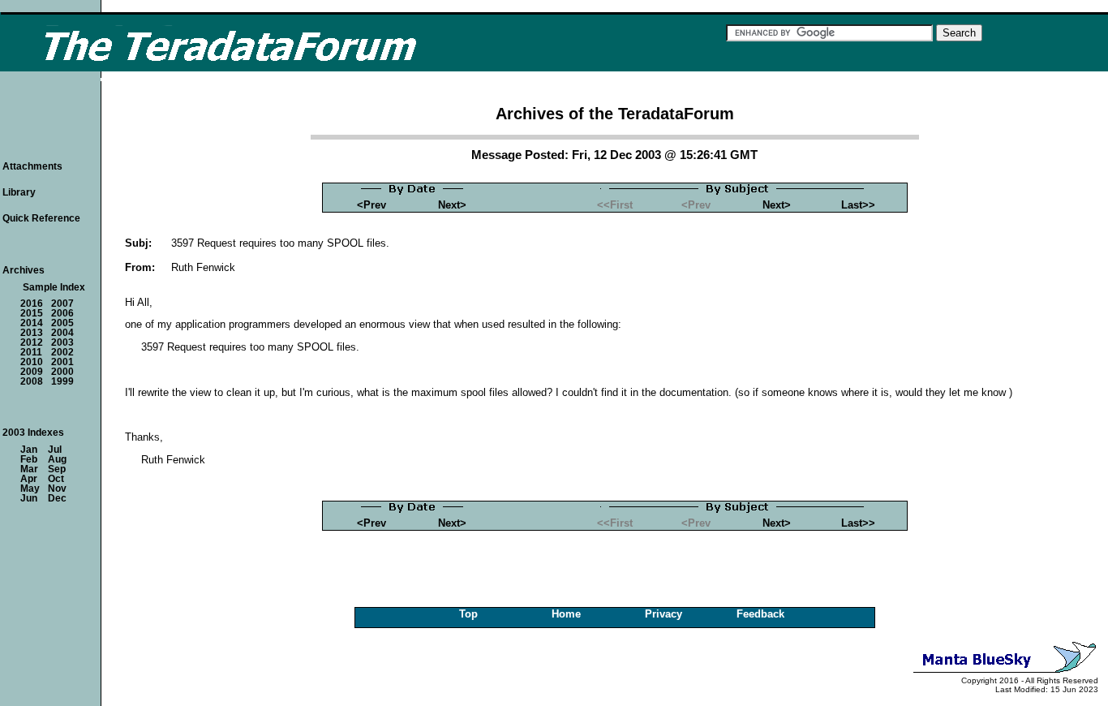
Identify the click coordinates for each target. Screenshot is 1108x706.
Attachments (32, 166)
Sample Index (54, 287)
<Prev (371, 205)
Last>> (858, 205)
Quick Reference (41, 218)
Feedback (760, 614)
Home (566, 614)
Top (468, 614)
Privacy (663, 614)
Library (19, 192)
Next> (452, 205)
